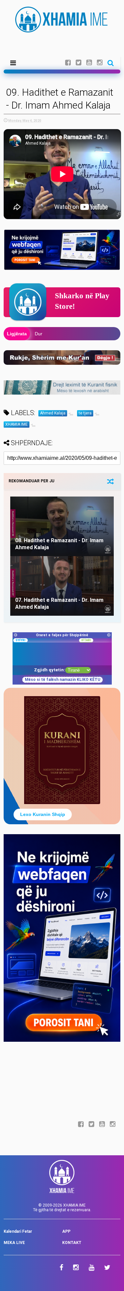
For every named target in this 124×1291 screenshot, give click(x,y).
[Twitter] (78, 63)
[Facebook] (68, 63)
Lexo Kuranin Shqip (42, 814)
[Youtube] (89, 63)
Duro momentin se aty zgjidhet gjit (70, 333)
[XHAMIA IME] (62, 29)
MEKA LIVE (14, 1242)
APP (66, 1231)
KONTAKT (71, 1242)
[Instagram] (100, 63)
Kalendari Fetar (18, 1231)
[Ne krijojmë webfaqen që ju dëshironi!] (62, 1040)
